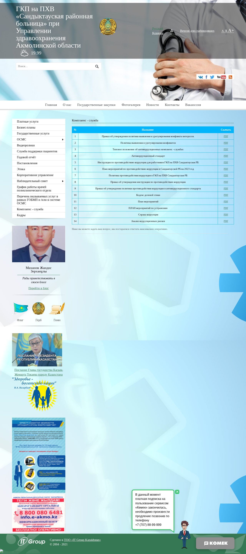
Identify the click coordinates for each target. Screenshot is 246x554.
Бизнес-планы (26, 127)
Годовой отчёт (26, 157)
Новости (152, 104)
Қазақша (157, 33)
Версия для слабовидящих (197, 30)
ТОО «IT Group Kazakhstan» (82, 540)
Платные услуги (27, 121)
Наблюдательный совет (32, 181)
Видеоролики (26, 145)
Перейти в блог (38, 288)
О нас (67, 104)
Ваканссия (193, 104)
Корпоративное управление (35, 175)
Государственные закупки (96, 104)
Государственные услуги (33, 133)
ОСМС (21, 139)
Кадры (21, 215)
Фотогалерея (131, 104)
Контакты (172, 104)
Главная (51, 104)
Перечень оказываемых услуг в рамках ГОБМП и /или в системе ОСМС (38, 200)
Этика (21, 169)
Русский (157, 28)
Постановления (27, 163)
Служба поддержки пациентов (37, 151)
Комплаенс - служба (30, 209)
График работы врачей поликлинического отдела (34, 188)
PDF (226, 136)
